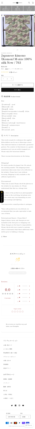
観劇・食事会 (7, 387)
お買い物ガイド (7, 345)
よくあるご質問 (7, 349)
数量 (2, 75)
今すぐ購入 (17, 90)
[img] (7, 294)
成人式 (5, 390)
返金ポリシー (7, 368)
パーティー (6, 383)
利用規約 (5, 364)
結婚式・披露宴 (7, 379)
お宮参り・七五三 (8, 398)
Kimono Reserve (15, 426)
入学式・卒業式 (7, 394)
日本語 (23, 417)
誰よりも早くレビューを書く (17, 273)
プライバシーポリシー (9, 357)
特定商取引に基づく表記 (10, 353)
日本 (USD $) (11, 417)
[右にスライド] (21, 50)
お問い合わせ (7, 360)
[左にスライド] (14, 50)
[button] (2, 3)
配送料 (6, 68)
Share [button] (5, 236)
